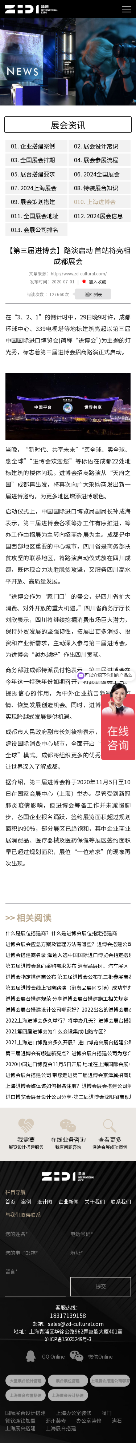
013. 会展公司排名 (34, 229)
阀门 (107, 1412)
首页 (10, 1201)
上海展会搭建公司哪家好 (110, 1382)
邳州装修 (56, 1420)
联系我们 (121, 1201)
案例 (26, 1201)
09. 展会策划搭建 (33, 201)
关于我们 (95, 1201)
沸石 (117, 1420)
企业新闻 (68, 1201)
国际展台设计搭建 (25, 1412)
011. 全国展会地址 (34, 215)
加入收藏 (97, 281)
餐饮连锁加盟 (20, 1420)
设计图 (44, 1201)
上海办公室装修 (73, 1412)
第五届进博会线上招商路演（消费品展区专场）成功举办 (68, 987)
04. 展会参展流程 (96, 159)
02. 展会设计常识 (96, 145)
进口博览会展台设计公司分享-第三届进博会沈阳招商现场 (70, 1096)
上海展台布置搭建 (26, 1395)
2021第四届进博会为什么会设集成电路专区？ (56, 1031)
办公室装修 (89, 1420)
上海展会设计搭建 (68, 1395)
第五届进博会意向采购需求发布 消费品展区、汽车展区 (66, 965)
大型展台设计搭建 (26, 1380)
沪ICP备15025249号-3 (68, 1339)
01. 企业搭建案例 (33, 145)
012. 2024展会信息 (98, 215)
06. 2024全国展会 (97, 174)
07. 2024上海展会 (34, 187)
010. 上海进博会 (95, 201)
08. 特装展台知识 (96, 187)
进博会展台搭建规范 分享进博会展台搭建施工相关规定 (66, 998)
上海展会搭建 (20, 1428)
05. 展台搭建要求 (33, 174)
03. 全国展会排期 (33, 159)
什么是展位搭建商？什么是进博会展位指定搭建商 (61, 933)
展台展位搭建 (68, 1380)
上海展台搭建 (61, 1428)
